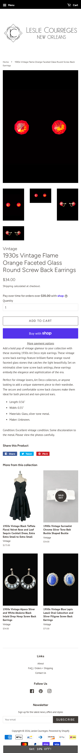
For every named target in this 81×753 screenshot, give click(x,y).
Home (6, 62)
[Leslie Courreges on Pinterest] (41, 692)
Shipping (8, 286)
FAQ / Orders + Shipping (40, 668)
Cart (75, 5)
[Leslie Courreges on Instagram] (49, 692)
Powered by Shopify (59, 730)
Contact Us (40, 673)
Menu (11, 5)
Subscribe (65, 719)
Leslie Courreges (39, 730)
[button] (40, 749)
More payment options (40, 343)
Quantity (8, 300)
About (40, 663)
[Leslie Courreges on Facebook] (32, 692)
